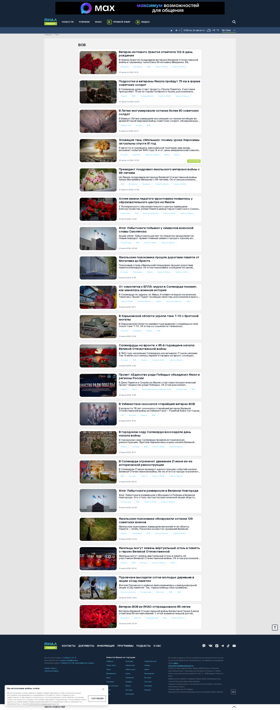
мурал (159, 301)
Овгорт (128, 686)
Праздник (125, 67)
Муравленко (111, 673)
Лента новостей (54, 707)
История (124, 155)
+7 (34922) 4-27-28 (67, 663)
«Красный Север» (51, 671)
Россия (139, 125)
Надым (147, 665)
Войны (166, 155)
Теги (57, 35)
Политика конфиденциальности (180, 666)
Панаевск (110, 682)
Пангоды (128, 690)
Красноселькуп (112, 686)
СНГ (122, 415)
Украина (124, 331)
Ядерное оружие (152, 155)
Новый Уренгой (150, 661)
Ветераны (138, 67)
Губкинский (130, 665)
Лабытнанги (130, 669)
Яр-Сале (147, 677)
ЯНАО (172, 563)
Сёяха (146, 669)
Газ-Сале (148, 682)
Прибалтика (126, 125)
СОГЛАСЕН (97, 699)
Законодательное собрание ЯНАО (156, 389)
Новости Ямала (179, 67)
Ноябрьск (110, 661)
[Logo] (50, 22)
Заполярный (149, 673)
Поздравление (152, 618)
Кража (149, 331)
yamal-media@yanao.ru (69, 660)
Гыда (108, 694)
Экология (160, 592)
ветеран (132, 415)
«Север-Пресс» (50, 668)
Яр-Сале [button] (226, 30)
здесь (176, 663)
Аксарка (147, 690)
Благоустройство (150, 213)
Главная (48, 35)
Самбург (128, 682)
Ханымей (148, 686)
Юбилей (137, 618)
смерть (144, 415)
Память (124, 96)
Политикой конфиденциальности (44, 704)
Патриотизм (126, 243)
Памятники (125, 213)
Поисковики (137, 272)
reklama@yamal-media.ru (84, 663)
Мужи (108, 690)
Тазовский (129, 677)
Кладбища (137, 331)
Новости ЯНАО (161, 67)
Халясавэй (129, 694)
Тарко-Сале (111, 665)
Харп (108, 677)
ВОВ (148, 67)
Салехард (129, 661)
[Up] (275, 627)
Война (177, 155)
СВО (188, 301)
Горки (108, 669)
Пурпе (127, 673)
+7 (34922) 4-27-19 (69, 658)
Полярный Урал (147, 96)
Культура (136, 155)
